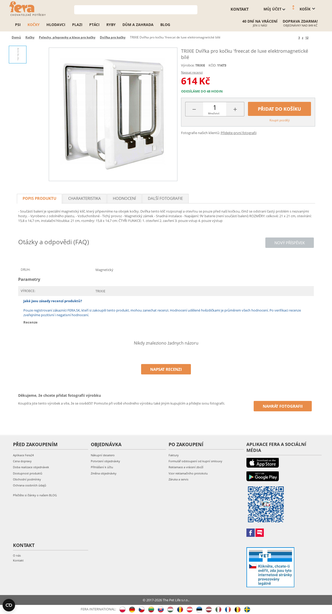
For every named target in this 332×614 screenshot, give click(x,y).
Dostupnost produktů (27, 473)
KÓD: (212, 65)
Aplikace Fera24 (23, 455)
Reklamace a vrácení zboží (186, 467)
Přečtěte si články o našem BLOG (35, 495)
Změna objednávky (103, 473)
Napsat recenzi (192, 72)
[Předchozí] (293, 37)
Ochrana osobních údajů (29, 485)
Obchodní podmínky (27, 479)
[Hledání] (193, 9)
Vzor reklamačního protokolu (188, 473)
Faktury (174, 455)
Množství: (214, 113)
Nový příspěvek (289, 242)
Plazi (77, 24)
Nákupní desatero (103, 455)
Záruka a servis (178, 479)
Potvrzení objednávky (105, 461)
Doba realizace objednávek (31, 467)
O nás (17, 555)
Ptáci (94, 24)
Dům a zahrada (138, 24)
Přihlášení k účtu (102, 467)
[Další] (313, 37)
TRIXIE (200, 65)
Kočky (33, 24)
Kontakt (18, 560)
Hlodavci (55, 24)
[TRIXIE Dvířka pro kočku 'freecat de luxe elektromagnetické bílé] (113, 114)
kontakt (240, 9)
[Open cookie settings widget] (9, 605)
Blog (165, 24)
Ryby (111, 24)
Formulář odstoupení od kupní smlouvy (195, 461)
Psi (18, 24)
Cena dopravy (22, 461)
